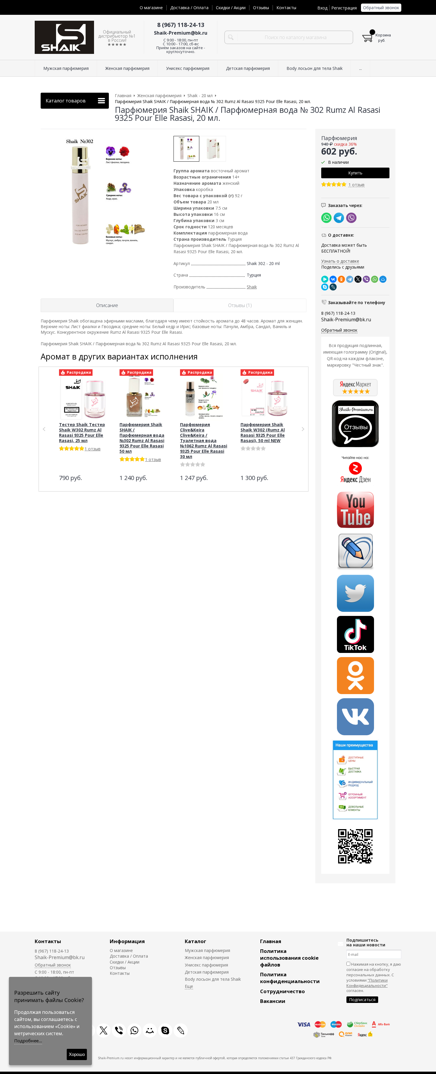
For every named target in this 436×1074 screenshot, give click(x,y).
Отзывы (261, 7)
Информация (127, 941)
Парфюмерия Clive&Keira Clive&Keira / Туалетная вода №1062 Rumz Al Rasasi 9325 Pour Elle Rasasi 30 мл (203, 440)
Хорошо (77, 1054)
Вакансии (272, 1001)
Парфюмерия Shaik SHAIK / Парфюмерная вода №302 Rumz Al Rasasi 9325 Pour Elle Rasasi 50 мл (142, 438)
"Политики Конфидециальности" (367, 982)
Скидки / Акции (231, 7)
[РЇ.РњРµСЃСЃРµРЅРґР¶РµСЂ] (324, 279)
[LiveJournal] (333, 286)
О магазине (151, 7)
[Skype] (324, 286)
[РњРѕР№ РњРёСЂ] (382, 279)
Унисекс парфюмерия (206, 965)
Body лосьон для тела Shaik (213, 979)
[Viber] (366, 279)
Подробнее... (28, 1041)
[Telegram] (349, 279)
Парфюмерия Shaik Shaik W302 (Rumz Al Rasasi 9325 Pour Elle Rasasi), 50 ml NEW (263, 432)
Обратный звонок (381, 7)
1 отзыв (357, 185)
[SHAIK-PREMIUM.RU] (64, 37)
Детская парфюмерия (207, 972)
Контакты (286, 7)
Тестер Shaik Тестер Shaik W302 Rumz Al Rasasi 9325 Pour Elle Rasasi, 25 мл (82, 432)
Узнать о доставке (340, 261)
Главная (270, 941)
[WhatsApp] (374, 279)
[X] (358, 279)
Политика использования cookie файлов (289, 958)
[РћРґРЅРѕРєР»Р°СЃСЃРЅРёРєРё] (341, 279)
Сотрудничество (282, 991)
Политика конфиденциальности (290, 978)
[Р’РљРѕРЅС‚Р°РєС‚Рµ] (333, 279)
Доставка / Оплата (189, 7)
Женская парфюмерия (207, 957)
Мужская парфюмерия (207, 950)
